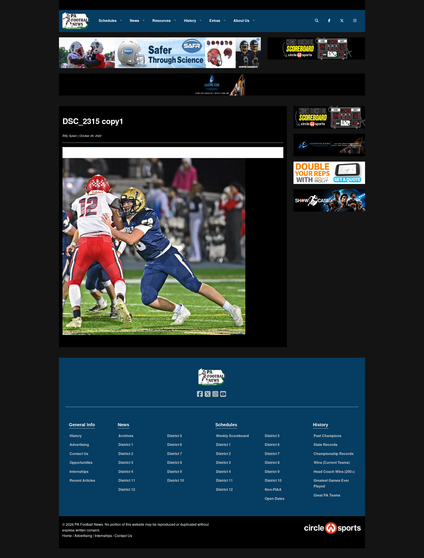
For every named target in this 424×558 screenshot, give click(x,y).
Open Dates (274, 498)
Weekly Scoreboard (232, 435)
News (134, 20)
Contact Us (79, 453)
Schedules (108, 20)
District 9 (174, 471)
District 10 (175, 480)
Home (67, 535)
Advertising (79, 444)
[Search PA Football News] (318, 20)
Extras (214, 20)
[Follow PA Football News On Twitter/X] (343, 20)
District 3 (125, 462)
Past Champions (327, 435)
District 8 (174, 462)
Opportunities (81, 462)
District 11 (126, 480)
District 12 (126, 489)
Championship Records (334, 453)
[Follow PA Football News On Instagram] (356, 20)
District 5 (174, 435)
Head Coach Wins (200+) (334, 471)
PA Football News (89, 524)
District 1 (125, 444)
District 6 (174, 444)
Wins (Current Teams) (332, 462)
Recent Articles (82, 480)
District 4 (125, 471)
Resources (161, 20)
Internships (79, 471)
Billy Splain (69, 136)
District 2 (125, 453)
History (190, 20)
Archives (125, 435)
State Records (325, 444)
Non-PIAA (273, 489)
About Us (241, 20)
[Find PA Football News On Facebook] (330, 20)
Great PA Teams (327, 495)
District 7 (174, 453)
